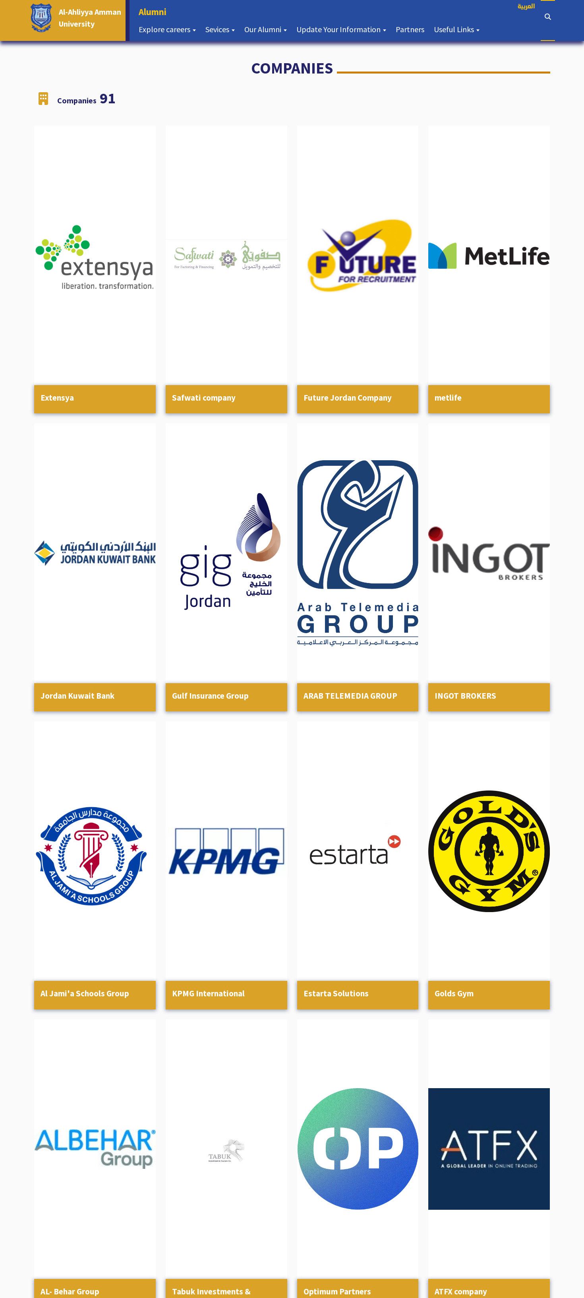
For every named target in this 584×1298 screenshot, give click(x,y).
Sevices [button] (218, 29)
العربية (526, 7)
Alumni (155, 11)
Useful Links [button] (455, 29)
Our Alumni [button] (263, 29)
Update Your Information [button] (339, 29)
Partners (412, 29)
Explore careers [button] (165, 29)
